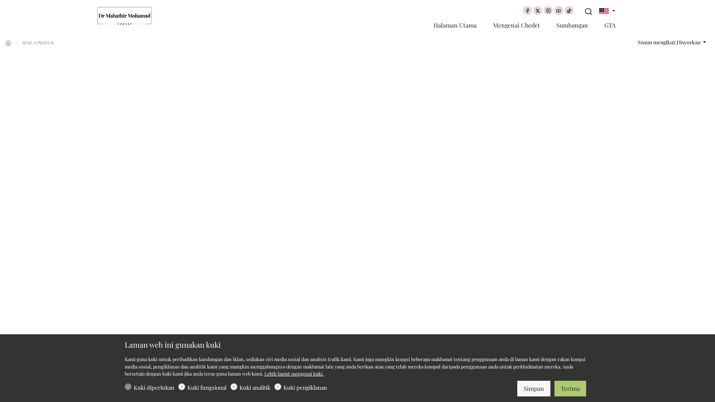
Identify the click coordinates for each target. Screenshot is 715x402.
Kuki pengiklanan (305, 387)
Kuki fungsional (206, 387)
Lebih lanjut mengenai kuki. (294, 373)
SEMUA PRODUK (38, 42)
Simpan (534, 388)
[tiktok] (569, 10)
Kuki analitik (254, 387)
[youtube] (558, 10)
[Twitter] (537, 10)
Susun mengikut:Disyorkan (670, 42)
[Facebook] (527, 10)
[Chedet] (128, 16)
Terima (570, 388)
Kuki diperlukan (154, 387)
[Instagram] (548, 10)
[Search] (588, 11)
